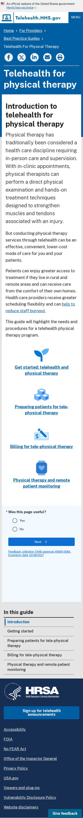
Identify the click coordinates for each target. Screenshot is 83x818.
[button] (65, 813)
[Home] (31, 17)
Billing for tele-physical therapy (34, 655)
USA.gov (11, 778)
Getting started (20, 631)
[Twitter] (21, 57)
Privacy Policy (16, 768)
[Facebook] (8, 57)
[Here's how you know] (38, 6)
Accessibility (15, 729)
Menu (75, 17)
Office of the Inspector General (30, 758)
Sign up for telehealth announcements (42, 713)
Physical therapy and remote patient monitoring (38, 667)
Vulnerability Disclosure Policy (30, 797)
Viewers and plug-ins (22, 788)
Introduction (18, 622)
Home (9, 30)
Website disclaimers (21, 807)
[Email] (47, 57)
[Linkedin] (34, 57)
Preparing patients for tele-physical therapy (37, 643)
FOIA (8, 739)
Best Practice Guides (22, 38)
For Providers (30, 30)
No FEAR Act (15, 749)
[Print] (60, 57)
